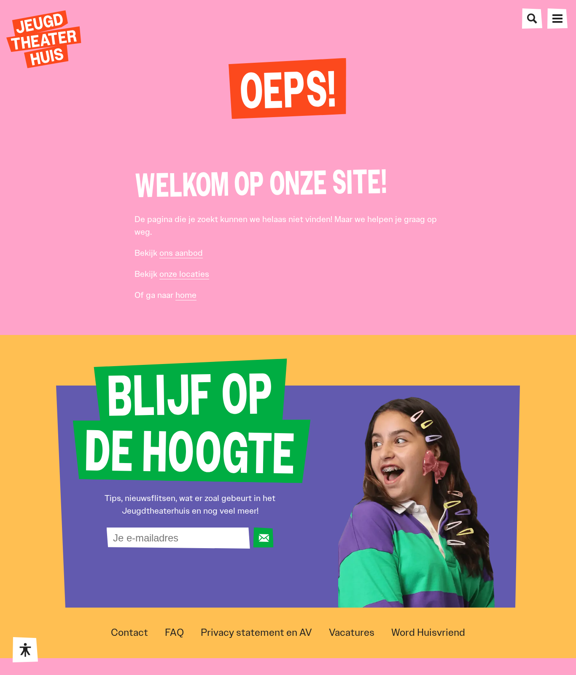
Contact (129, 632)
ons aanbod (181, 252)
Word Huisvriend (428, 632)
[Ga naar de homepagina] (43, 39)
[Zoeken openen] (532, 18)
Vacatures (351, 632)
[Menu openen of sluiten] (557, 18)
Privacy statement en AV (256, 632)
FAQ (174, 632)
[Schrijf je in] (263, 538)
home (185, 294)
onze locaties (184, 273)
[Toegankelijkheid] (25, 649)
